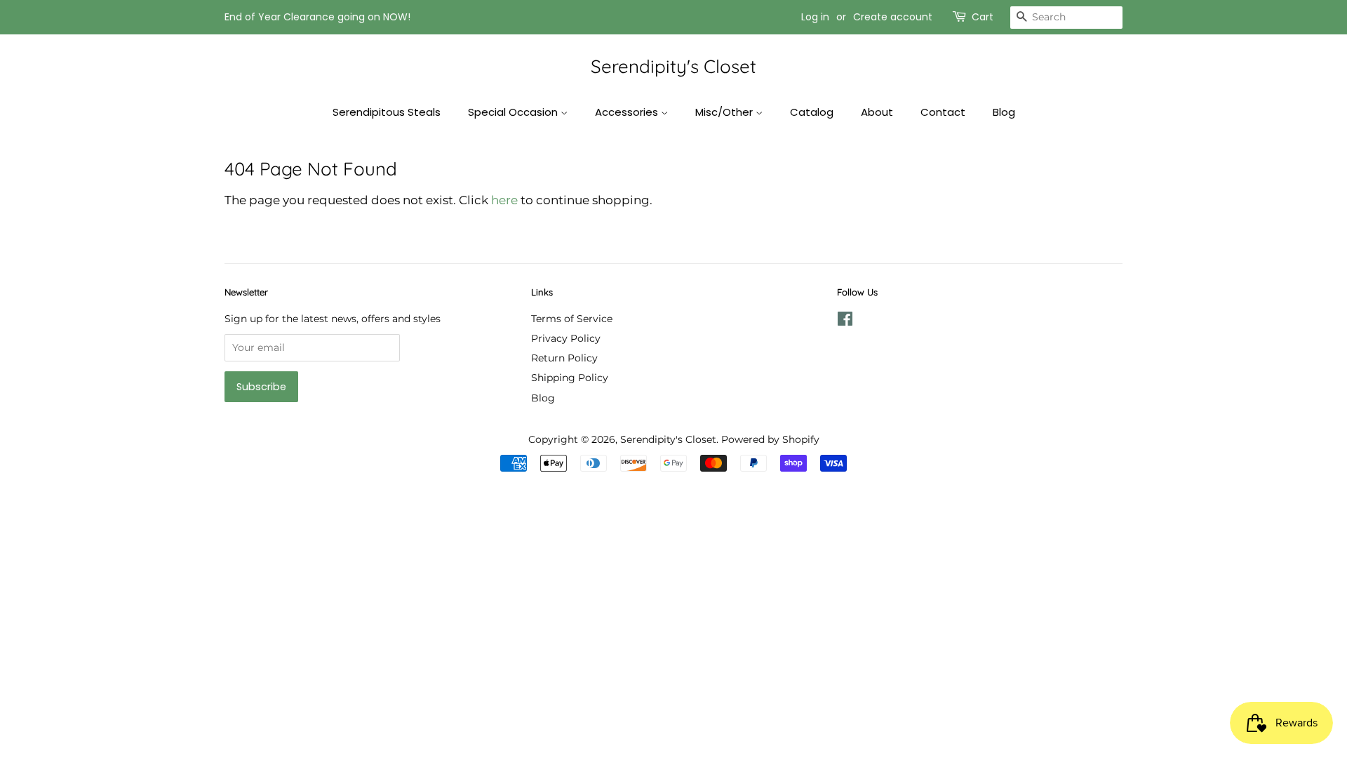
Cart (982, 17)
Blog (1004, 112)
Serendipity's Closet (673, 66)
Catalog (811, 112)
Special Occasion (514, 112)
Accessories (628, 112)
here (504, 200)
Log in (815, 17)
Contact (942, 112)
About (877, 112)
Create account (892, 17)
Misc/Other (725, 112)
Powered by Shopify (770, 439)
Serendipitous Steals (387, 112)
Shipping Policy (569, 377)
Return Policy (564, 358)
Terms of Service (571, 318)
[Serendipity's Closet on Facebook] (845, 321)
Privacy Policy (566, 338)
